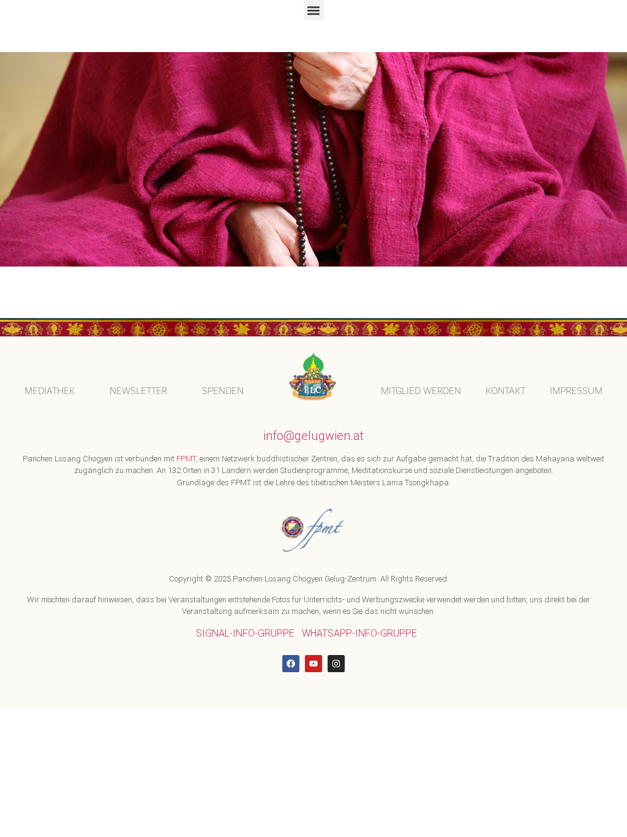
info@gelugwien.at (313, 435)
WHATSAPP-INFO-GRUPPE (359, 633)
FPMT (186, 458)
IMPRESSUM (576, 390)
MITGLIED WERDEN (421, 390)
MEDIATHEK (49, 390)
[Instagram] (336, 663)
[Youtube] (313, 663)
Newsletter (138, 390)
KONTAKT (505, 390)
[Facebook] (290, 663)
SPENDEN (223, 390)
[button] (314, 10)
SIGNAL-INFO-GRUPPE (245, 633)
